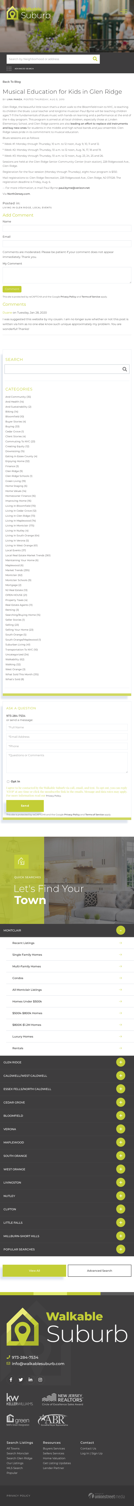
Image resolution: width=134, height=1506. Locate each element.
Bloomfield (13, 1115)
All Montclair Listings (27, 989)
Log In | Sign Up (91, 1453)
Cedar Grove (14, 1102)
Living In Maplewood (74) (20, 520)
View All (34, 1270)
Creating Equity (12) (17, 446)
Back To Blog (12, 81)
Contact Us (88, 1448)
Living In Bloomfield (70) (20, 505)
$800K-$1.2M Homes (26, 1025)
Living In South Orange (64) (22, 535)
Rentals (17, 1048)
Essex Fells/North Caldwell (27, 1089)
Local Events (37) (15, 550)
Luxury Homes (22, 1036)
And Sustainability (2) (18, 406)
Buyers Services (54, 1448)
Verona (9, 1129)
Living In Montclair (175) (19, 525)
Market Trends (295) (17, 570)
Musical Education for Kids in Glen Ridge (62, 91)
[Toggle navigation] (123, 11)
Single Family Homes (27, 954)
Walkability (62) (14, 659)
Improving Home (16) (18, 500)
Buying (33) (12, 426)
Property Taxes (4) (16, 600)
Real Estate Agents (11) (19, 605)
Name (7, 221)
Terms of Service (91, 296)
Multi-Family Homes (26, 966)
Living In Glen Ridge (17, 207)
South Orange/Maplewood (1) (23, 639)
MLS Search (15, 1468)
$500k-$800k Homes (27, 1013)
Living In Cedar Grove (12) (20, 510)
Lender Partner (53, 1468)
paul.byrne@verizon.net (74, 187)
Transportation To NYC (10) (21, 649)
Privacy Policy (68, 296)
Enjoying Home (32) (17, 461)
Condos (17, 978)
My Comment (12, 263)
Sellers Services (53, 1453)
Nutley (9, 1196)
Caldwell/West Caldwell (25, 1075)
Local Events (42, 207)
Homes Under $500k (27, 1001)
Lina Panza (14, 99)
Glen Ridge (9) (14, 471)
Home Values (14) (15, 491)
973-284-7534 (15, 715)
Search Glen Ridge (19, 1458)
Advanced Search (24, 69)
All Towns (13, 1448)
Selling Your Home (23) (19, 629)
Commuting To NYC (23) (20, 441)
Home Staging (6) (16, 486)
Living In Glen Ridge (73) (20, 515)
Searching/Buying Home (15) (22, 614)
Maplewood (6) (14, 565)
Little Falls (13, 1222)
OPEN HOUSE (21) (16, 595)
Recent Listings (23, 943)
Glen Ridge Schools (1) (18, 476)
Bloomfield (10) (14, 416)
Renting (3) (12, 609)
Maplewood (13, 1142)
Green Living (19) (15, 481)
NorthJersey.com (18, 193)
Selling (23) (12, 624)
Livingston (12, 1182)
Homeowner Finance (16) (20, 495)
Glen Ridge (12, 1062)
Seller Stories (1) (15, 619)
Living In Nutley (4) (17, 530)
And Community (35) (18, 396)
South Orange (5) (16, 634)
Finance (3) (12, 466)
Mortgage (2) (13, 585)
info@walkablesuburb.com (38, 1363)
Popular (12, 1473)
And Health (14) (14, 401)
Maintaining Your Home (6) (22, 560)
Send (25, 805)
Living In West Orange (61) (21, 545)
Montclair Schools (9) (18, 580)
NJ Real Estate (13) (16, 590)
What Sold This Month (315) (22, 674)
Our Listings (15, 1463)
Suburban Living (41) (17, 644)
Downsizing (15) (15, 451)
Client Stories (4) (15, 436)
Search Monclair (18, 1453)
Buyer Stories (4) (15, 421)
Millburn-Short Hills (21, 1236)
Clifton (9, 1209)
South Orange (15, 1156)
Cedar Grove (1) (14, 431)
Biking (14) (11, 411)
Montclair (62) (14, 575)
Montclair (12, 930)
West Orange (14, 1169)
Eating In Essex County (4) (21, 456)
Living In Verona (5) (17, 540)
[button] (95, 59)
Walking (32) (13, 664)
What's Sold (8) (14, 679)
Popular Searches (19, 1249)
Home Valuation (54, 1458)
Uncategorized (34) (17, 654)
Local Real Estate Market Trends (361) (28, 555)
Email (6, 236)
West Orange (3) (15, 669)
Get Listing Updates (57, 1463)
